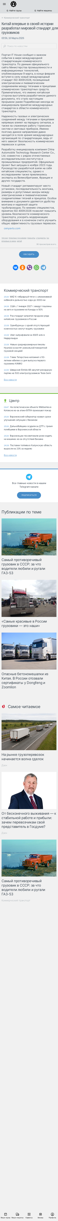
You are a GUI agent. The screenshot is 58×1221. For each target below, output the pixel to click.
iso (48, 238)
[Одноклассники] (22, 267)
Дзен (4, 765)
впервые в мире (9, 241)
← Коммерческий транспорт (16, 17)
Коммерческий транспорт (16, 900)
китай (19, 241)
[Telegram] (43, 267)
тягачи (5, 238)
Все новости (10, 379)
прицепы (31, 238)
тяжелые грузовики (17, 238)
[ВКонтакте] (15, 267)
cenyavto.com (12, 228)
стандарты (41, 238)
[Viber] (29, 267)
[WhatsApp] (36, 267)
